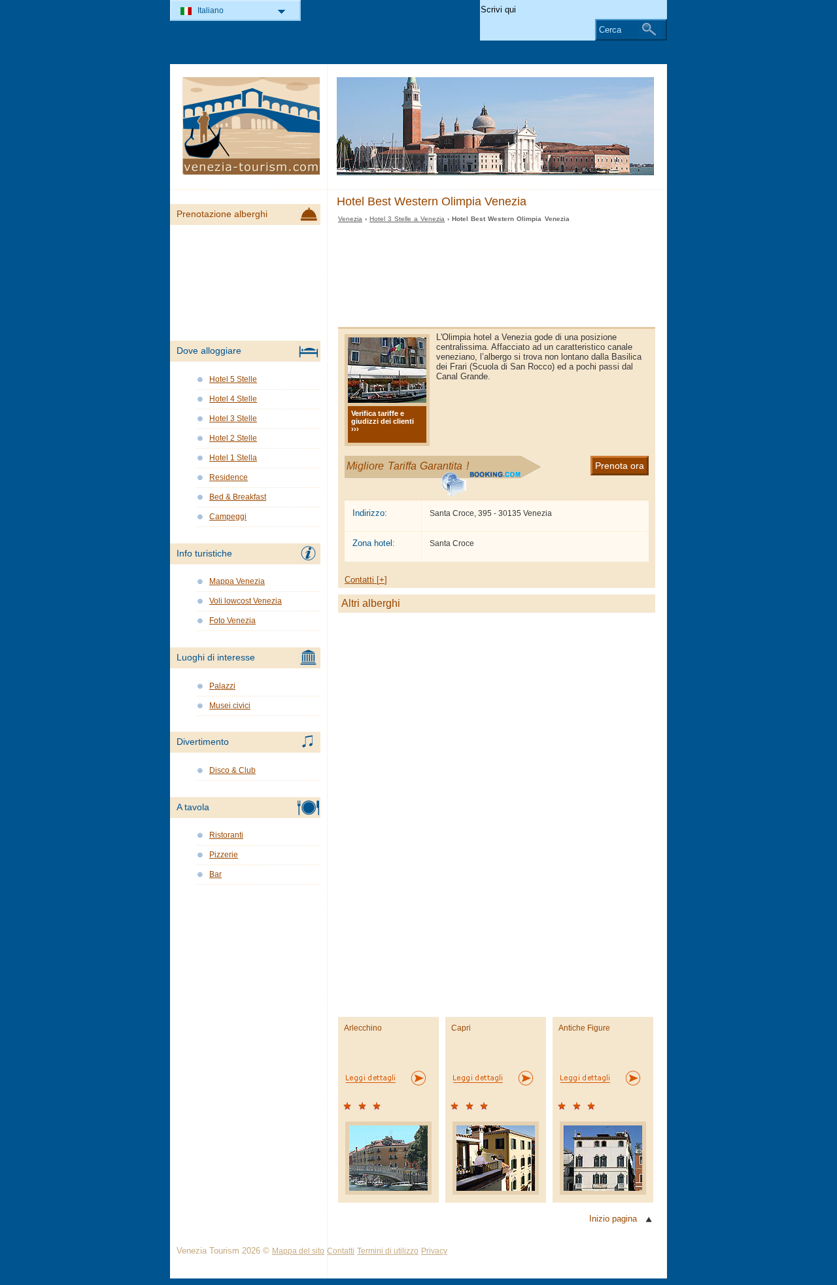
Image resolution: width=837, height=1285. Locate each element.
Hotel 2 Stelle (233, 438)
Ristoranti (226, 835)
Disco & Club (232, 770)
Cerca (610, 30)
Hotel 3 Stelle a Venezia (407, 218)
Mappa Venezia (237, 581)
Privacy (434, 1251)
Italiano (210, 10)
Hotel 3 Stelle (233, 418)
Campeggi (228, 516)
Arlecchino (363, 1028)
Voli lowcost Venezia (245, 601)
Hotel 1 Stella (233, 457)
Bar (215, 874)
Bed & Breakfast (237, 497)
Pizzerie (223, 854)
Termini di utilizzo (387, 1251)
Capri (461, 1028)
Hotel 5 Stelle (233, 379)
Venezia (350, 218)
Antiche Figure (584, 1028)
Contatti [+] (366, 580)
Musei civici (229, 705)
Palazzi (222, 686)
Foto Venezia (232, 620)
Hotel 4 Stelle (233, 398)
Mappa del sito (298, 1251)
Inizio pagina (613, 1219)
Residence (228, 477)
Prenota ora (619, 465)
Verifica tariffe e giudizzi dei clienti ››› (382, 421)
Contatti (340, 1251)
